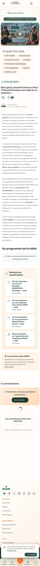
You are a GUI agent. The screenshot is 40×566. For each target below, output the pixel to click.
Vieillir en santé (10, 72)
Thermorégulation (11, 68)
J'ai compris (31, 554)
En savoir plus (11, 551)
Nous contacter (8, 543)
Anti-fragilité (10, 56)
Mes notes (6, 529)
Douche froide (25, 56)
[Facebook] (14, 494)
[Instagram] (9, 494)
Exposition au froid (12, 60)
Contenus (6, 503)
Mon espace (7, 515)
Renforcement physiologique (15, 64)
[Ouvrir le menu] (3, 3)
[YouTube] (4, 494)
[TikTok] (24, 494)
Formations (6, 511)
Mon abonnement (9, 525)
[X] (29, 494)
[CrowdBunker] (34, 494)
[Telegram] (19, 494)
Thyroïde (26, 68)
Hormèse (27, 60)
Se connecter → (20, 400)
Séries (4, 507)
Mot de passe (7, 533)
